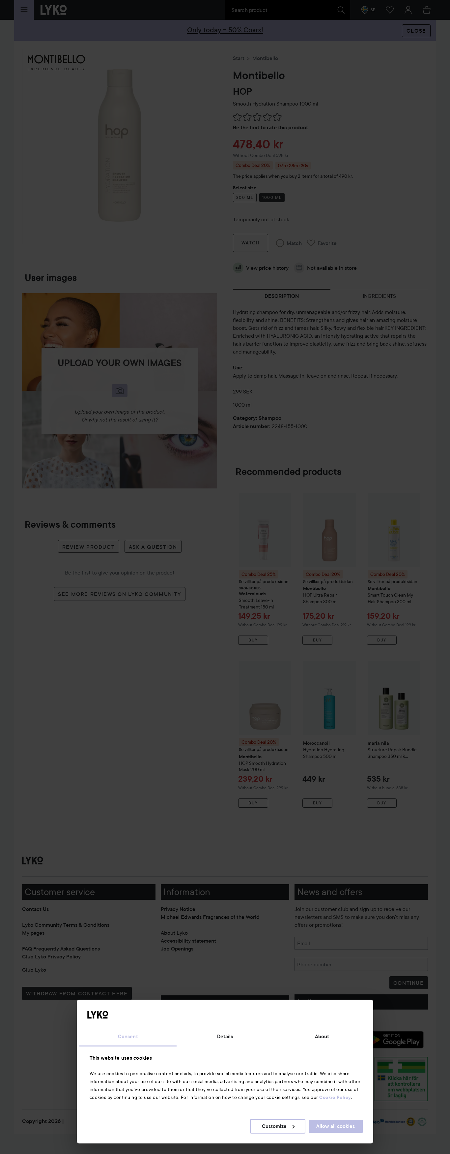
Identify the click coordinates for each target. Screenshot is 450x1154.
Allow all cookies (335, 1126)
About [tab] (322, 1037)
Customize (274, 1126)
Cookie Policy (335, 1097)
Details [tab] (225, 1037)
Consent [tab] (128, 1037)
